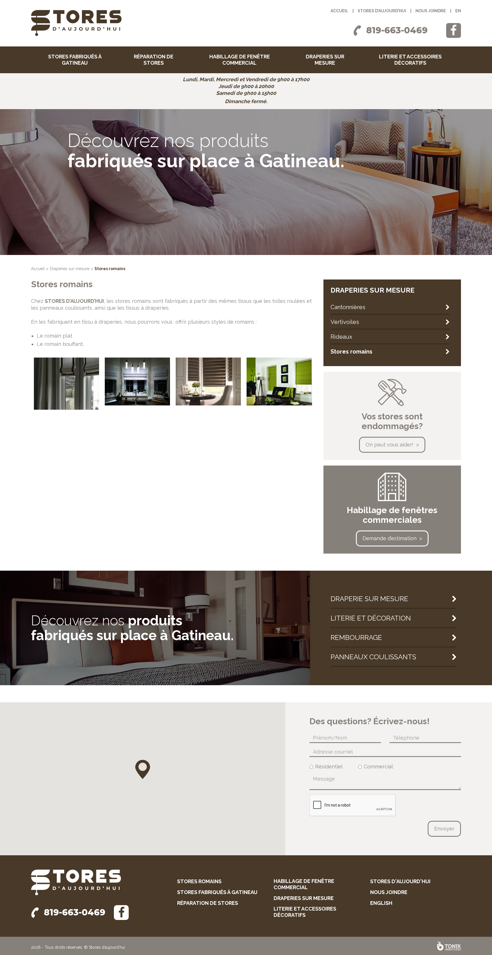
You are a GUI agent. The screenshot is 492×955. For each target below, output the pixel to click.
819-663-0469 (397, 30)
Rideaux (341, 336)
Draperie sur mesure (369, 599)
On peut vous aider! (389, 445)
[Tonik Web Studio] (449, 945)
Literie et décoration (371, 618)
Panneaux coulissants (373, 657)
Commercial (378, 767)
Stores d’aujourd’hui (382, 11)
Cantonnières (348, 307)
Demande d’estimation (389, 538)
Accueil (339, 11)
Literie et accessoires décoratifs (410, 60)
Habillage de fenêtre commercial (239, 60)
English (381, 903)
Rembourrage (356, 637)
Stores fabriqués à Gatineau (75, 60)
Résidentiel (329, 767)
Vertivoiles (345, 322)
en (458, 11)
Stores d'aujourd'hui (400, 881)
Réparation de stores (153, 60)
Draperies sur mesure (325, 60)
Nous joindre (430, 11)
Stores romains (351, 351)
